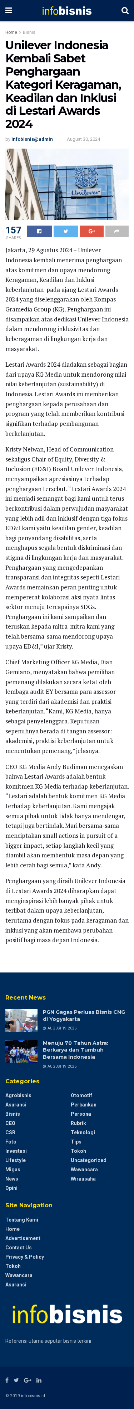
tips (76, 1142)
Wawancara (84, 1169)
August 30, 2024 (83, 139)
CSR (10, 1132)
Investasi (16, 1151)
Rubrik (78, 1123)
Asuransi (15, 1105)
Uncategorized (88, 1160)
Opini (11, 1188)
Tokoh (78, 1151)
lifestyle (15, 1160)
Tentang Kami (21, 1220)
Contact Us (18, 1247)
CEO (10, 1123)
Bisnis (29, 32)
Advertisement (22, 1238)
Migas (12, 1169)
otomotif (81, 1095)
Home (11, 32)
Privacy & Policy (24, 1257)
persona (81, 1114)
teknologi (83, 1132)
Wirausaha (83, 1179)
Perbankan (83, 1105)
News (11, 1179)
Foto (10, 1142)
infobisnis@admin (32, 139)
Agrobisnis (18, 1095)
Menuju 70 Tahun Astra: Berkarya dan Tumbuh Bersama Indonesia (75, 1050)
